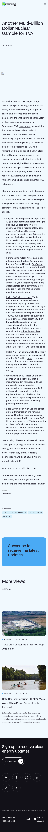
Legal (27, 819)
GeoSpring (37, 264)
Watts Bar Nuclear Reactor (31, 483)
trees (29, 358)
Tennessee (29, 381)
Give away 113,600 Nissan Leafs (22, 375)
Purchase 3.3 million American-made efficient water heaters (25, 259)
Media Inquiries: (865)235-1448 (9, 819)
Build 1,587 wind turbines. (19, 297)
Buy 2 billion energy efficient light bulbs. (26, 218)
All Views (6, 588)
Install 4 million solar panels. (20, 351)
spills (22, 397)
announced (24, 126)
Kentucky (21, 270)
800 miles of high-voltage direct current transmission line (25, 410)
